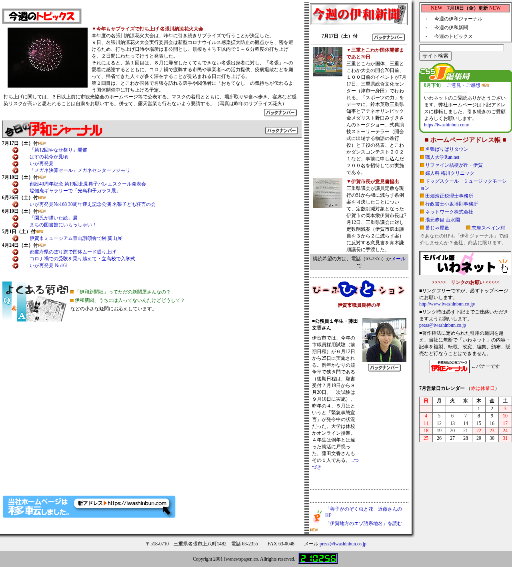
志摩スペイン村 (488, 228)
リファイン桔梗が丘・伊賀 (454, 165)
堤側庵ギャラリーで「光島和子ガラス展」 (75, 191)
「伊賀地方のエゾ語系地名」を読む (363, 523)
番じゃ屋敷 (437, 228)
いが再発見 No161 (49, 265)
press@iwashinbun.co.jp (442, 325)
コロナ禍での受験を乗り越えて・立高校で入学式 (82, 259)
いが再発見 (42, 163)
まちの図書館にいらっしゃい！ (63, 225)
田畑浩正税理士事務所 (449, 196)
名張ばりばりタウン (446, 149)
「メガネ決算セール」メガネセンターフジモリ (80, 170)
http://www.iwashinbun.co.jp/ (447, 304)
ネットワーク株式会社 (449, 212)
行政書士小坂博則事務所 (451, 204)
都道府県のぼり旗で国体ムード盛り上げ (73, 252)
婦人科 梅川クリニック (449, 173)
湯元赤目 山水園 (442, 220)
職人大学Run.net (442, 157)
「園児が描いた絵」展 (54, 218)
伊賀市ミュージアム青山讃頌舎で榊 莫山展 (76, 238)
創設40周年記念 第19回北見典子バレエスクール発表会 (88, 184)
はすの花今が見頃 (49, 157)
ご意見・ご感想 (464, 85)
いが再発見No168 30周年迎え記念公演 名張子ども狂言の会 (93, 204)
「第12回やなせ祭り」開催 (58, 150)
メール (398, 259)
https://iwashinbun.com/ (446, 125)
